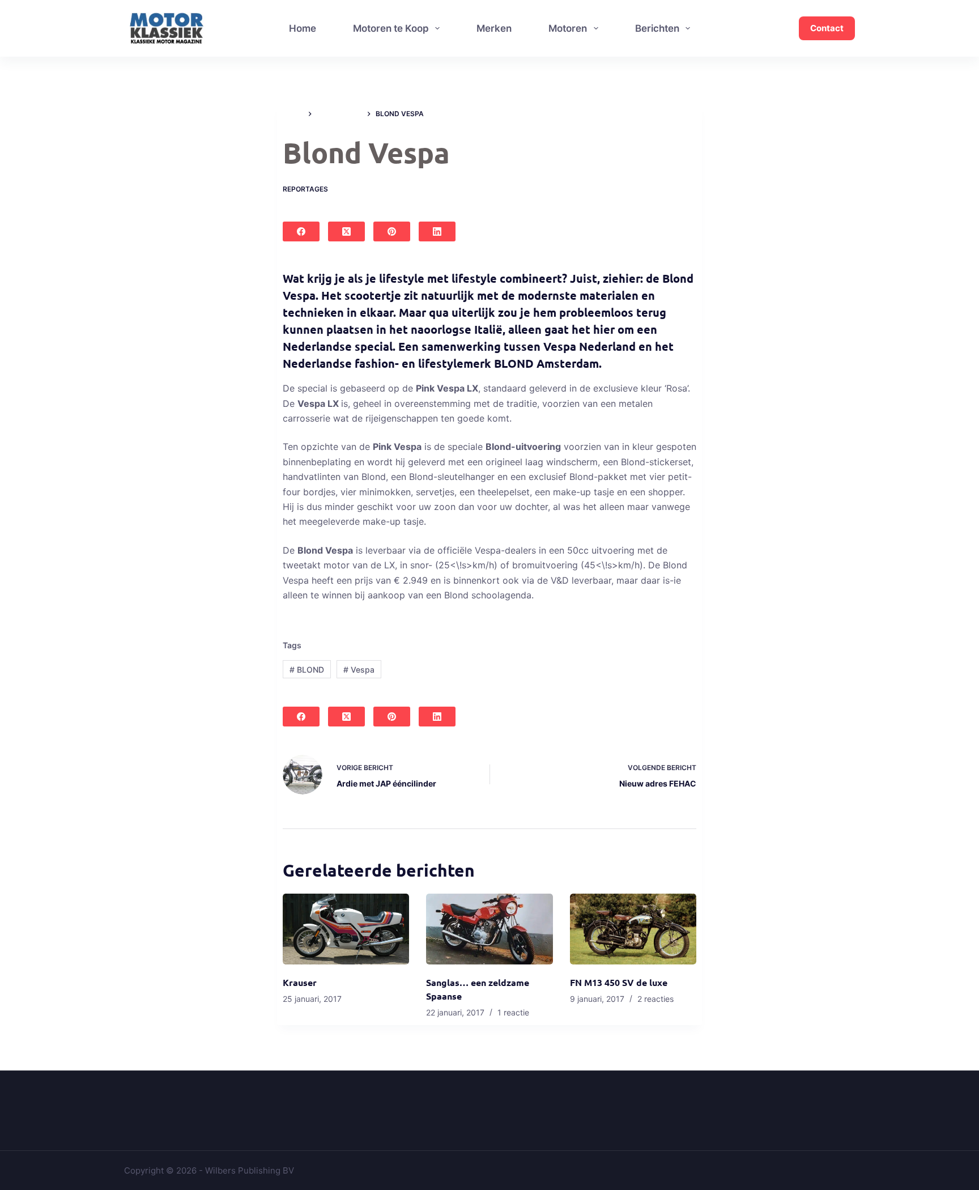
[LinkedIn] (437, 231)
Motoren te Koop (391, 28)
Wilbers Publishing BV (249, 1170)
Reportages (305, 189)
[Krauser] (346, 929)
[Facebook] (301, 231)
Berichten (657, 28)
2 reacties (655, 999)
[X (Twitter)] (346, 231)
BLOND (307, 669)
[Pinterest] (391, 231)
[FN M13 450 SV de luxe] (633, 929)
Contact (827, 28)
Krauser (300, 982)
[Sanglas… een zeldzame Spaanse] (489, 929)
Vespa (358, 669)
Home (302, 28)
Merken (494, 28)
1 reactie (513, 1012)
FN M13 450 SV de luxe (618, 982)
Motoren (567, 28)
